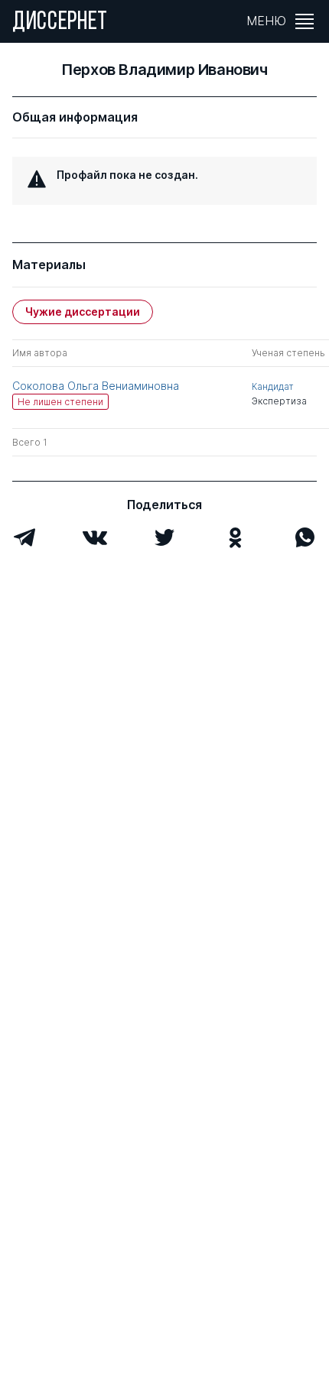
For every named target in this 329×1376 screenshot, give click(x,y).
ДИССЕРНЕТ (60, 23)
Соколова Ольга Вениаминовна (95, 385)
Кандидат (273, 386)
